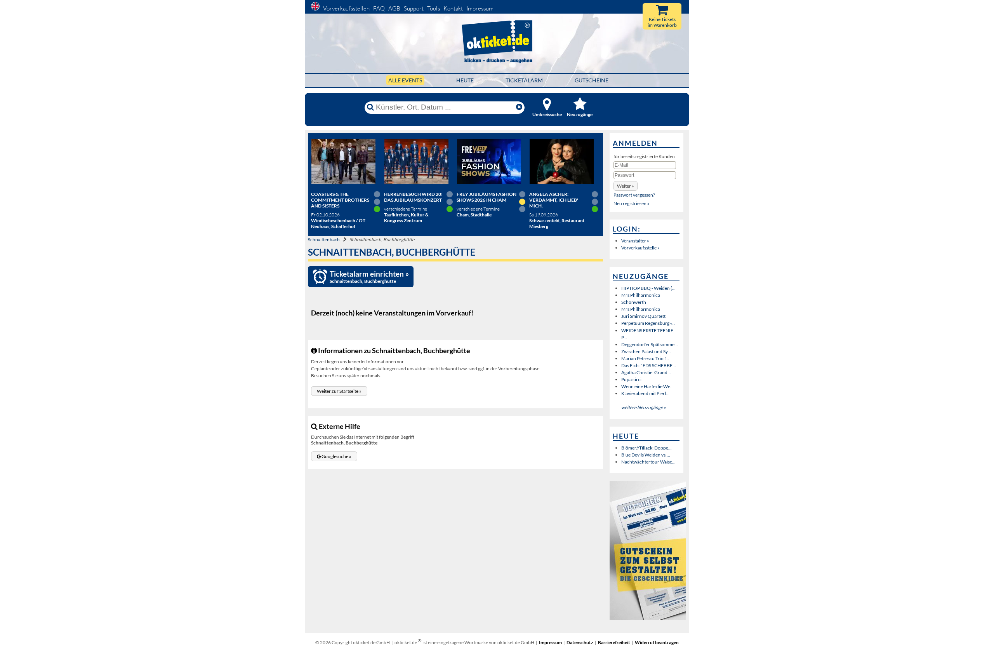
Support (414, 8)
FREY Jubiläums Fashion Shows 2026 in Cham (486, 197)
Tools (433, 8)
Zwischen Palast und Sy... (646, 351)
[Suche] (370, 107)
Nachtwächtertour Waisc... (648, 462)
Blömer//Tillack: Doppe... (646, 448)
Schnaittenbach (324, 239)
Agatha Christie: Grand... (646, 372)
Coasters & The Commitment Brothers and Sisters (340, 200)
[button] (339, 391)
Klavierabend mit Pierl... (645, 393)
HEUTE (465, 80)
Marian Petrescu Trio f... (645, 358)
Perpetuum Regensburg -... (648, 323)
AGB (394, 8)
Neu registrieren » (631, 203)
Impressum (480, 8)
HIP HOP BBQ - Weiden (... (648, 288)
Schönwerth (633, 302)
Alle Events (405, 80)
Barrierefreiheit (614, 642)
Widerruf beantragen (657, 642)
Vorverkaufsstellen (346, 8)
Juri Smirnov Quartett (643, 316)
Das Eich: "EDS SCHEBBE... (648, 365)
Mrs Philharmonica (640, 295)
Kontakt (453, 8)
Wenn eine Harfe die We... (647, 386)
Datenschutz (580, 642)
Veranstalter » (635, 241)
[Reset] (519, 107)
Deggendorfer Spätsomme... (649, 344)
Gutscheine (591, 80)
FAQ (379, 8)
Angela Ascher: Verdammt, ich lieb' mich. (553, 200)
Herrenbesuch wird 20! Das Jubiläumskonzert (413, 197)
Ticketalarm (524, 80)
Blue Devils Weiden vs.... (645, 455)
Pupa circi (631, 379)
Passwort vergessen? (634, 195)
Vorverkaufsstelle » (640, 248)
